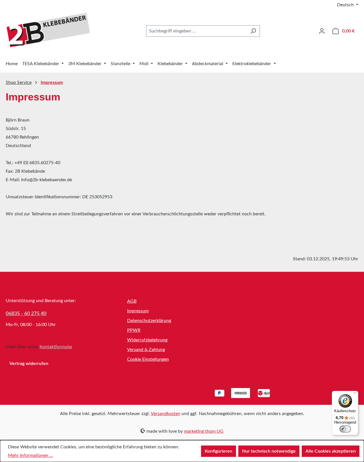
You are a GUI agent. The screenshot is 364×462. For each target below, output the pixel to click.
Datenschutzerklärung (149, 320)
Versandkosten (165, 413)
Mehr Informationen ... (30, 455)
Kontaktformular (56, 347)
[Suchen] (253, 31)
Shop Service (140, 290)
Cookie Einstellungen (148, 359)
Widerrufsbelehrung (147, 340)
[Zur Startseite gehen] (48, 30)
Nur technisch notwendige (269, 451)
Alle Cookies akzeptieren (330, 451)
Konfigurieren (218, 451)
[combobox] (196, 31)
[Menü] (354, 394)
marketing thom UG (204, 431)
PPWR (133, 330)
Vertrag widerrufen (28, 363)
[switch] (345, 429)
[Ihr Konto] (322, 31)
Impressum (138, 311)
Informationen (262, 290)
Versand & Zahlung (146, 349)
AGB (131, 301)
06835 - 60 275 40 (26, 313)
